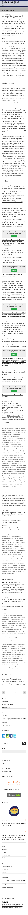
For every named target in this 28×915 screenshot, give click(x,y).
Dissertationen (5, 712)
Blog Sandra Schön (8, 820)
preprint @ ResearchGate (8, 83)
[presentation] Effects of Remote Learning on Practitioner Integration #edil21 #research (12, 252)
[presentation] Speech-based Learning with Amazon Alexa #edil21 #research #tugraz (13, 373)
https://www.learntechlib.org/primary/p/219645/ (12, 202)
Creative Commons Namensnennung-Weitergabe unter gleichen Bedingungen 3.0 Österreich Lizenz (13, 905)
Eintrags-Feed (5, 852)
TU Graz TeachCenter (7, 768)
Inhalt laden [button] (14, 236)
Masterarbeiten (5, 710)
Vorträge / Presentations (7, 704)
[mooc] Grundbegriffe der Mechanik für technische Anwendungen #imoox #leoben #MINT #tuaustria (13, 837)
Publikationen (5, 701)
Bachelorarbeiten (6, 707)
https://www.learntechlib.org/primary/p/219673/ (12, 102)
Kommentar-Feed (6, 855)
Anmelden (4, 849)
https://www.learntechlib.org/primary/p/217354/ (12, 592)
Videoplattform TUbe (6, 771)
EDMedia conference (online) (13, 416)
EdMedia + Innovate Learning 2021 (15, 226)
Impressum (4, 722)
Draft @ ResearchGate (7, 492)
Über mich (4, 715)
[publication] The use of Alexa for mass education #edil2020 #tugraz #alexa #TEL (13, 601)
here (11, 35)
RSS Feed (5, 832)
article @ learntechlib (7, 82)
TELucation (4, 766)
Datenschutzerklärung (7, 725)
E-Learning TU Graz (6, 760)
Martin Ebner (7, 245)
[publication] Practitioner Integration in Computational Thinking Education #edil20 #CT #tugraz (13, 514)
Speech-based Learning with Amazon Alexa (12, 395)
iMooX (3, 763)
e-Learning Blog (10, 2)
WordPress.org (5, 858)
